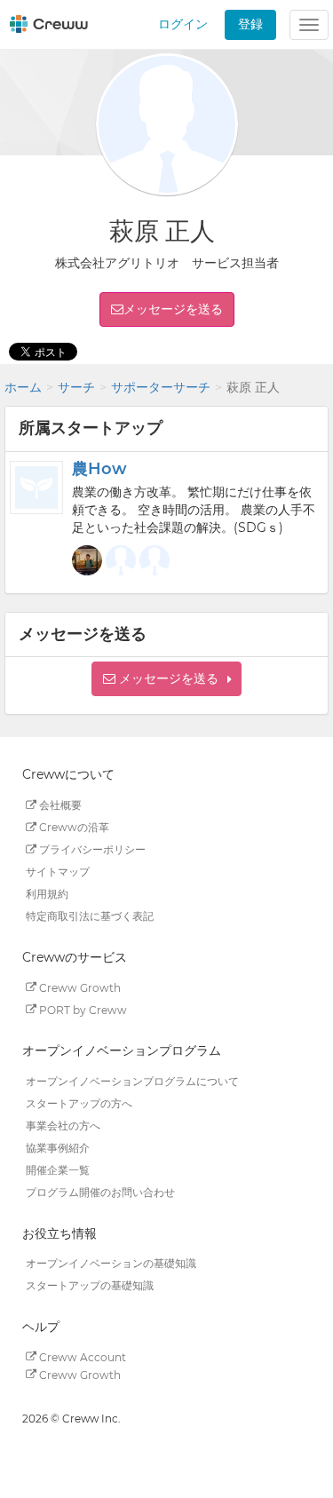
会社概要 (59, 805)
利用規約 (47, 893)
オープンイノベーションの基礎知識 (111, 1263)
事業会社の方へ (63, 1125)
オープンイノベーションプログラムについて (132, 1081)
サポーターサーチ (160, 387)
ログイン (183, 24)
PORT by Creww (81, 1009)
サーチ (76, 387)
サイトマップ (58, 871)
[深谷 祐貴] (154, 560)
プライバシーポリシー (91, 849)
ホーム (23, 387)
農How (99, 469)
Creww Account (81, 1356)
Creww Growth (78, 987)
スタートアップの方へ (79, 1103)
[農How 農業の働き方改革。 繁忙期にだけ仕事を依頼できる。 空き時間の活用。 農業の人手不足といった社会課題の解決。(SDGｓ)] (36, 487)
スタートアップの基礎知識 (90, 1285)
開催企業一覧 (58, 1170)
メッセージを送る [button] (173, 309)
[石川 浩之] (87, 560)
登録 (250, 24)
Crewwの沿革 (72, 827)
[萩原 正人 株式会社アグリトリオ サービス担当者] (121, 560)
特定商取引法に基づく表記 (90, 916)
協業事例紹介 (58, 1147)
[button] (166, 679)
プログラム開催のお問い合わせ (100, 1192)
